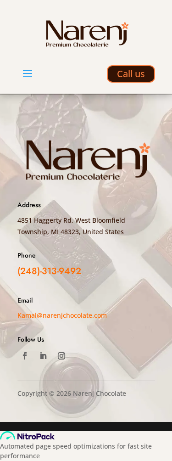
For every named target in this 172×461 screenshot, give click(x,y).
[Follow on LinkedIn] (43, 356)
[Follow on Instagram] (61, 356)
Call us (131, 73)
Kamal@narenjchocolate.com (62, 315)
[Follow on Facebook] (24, 356)
